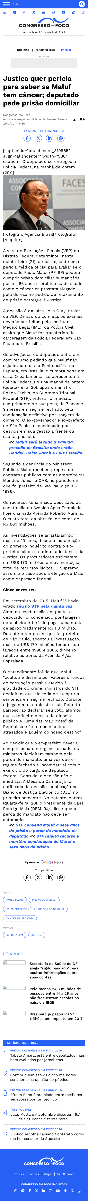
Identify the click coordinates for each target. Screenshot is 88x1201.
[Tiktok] (73, 12)
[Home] (44, 22)
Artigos (47, 1174)
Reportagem (14, 935)
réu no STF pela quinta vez (44, 606)
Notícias (23, 50)
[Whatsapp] (4, 12)
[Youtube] (63, 12)
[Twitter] (33, 12)
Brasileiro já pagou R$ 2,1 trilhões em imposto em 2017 (56, 1016)
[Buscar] (82, 4)
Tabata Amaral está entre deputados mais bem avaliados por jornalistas (47, 1057)
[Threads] (83, 12)
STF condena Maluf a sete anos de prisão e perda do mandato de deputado (44, 830)
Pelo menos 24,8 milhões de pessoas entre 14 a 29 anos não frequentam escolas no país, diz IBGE (55, 995)
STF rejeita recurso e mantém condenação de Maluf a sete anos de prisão (44, 841)
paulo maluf (15, 899)
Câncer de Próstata (20, 918)
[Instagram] (53, 12)
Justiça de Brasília (51, 909)
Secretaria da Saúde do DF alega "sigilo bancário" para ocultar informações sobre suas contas (54, 970)
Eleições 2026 (45, 50)
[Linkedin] (43, 12)
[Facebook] (24, 12)
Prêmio (66, 50)
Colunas (33, 1174)
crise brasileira (17, 909)
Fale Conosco (65, 1174)
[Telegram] (14, 12)
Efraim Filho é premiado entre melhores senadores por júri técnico (46, 1096)
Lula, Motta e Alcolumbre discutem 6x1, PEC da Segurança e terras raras (45, 1116)
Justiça (37, 935)
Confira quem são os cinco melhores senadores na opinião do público (43, 1077)
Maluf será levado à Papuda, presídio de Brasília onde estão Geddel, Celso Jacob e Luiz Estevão (45, 447)
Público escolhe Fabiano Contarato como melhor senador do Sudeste (47, 1136)
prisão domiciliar (44, 899)
